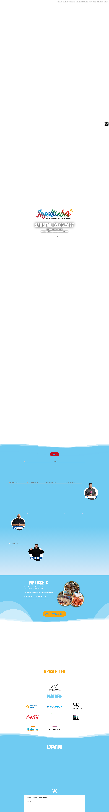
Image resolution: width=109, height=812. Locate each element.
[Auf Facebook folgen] (52, 237)
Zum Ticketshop (54, 614)
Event (60, 1)
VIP (90, 1)
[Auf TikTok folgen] (60, 237)
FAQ (94, 1)
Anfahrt (99, 1)
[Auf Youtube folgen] (54, 237)
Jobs (105, 1)
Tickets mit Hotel (82, 1)
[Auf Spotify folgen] (57, 237)
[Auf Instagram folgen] (49, 237)
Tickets (72, 1)
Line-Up (65, 1)
